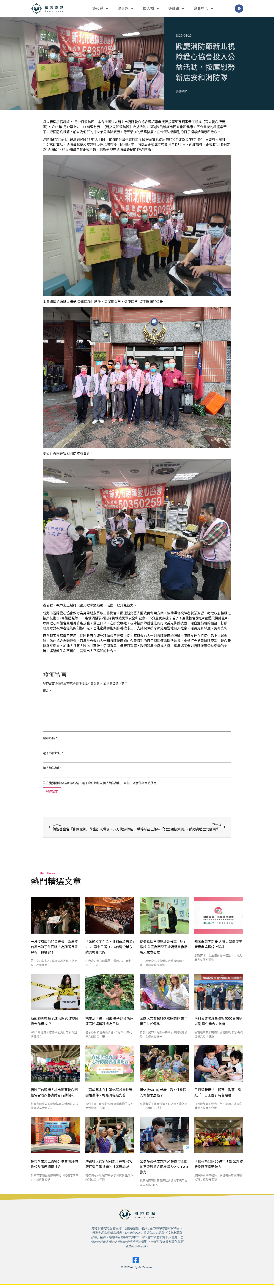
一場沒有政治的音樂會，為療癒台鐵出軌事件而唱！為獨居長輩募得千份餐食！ (54, 947)
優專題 (123, 8)
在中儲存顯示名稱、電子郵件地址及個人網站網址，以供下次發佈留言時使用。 (103, 782)
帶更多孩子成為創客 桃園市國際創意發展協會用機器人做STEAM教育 (164, 1166)
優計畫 (173, 8)
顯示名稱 (50, 737)
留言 (47, 690)
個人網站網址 (52, 767)
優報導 (97, 8)
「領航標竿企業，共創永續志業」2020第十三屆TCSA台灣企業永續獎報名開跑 (109, 947)
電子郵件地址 (53, 753)
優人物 (148, 8)
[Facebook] (239, 8)
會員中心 (200, 8)
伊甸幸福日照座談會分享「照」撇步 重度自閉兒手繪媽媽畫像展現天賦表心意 (164, 947)
